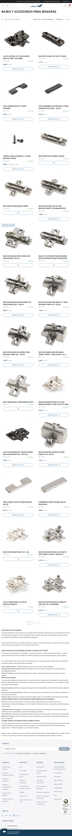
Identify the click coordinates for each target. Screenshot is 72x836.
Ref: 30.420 (6, 111)
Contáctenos (23, 796)
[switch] (66, 812)
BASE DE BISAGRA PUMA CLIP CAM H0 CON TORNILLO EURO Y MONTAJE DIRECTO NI (53, 553)
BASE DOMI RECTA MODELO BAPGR (51, 156)
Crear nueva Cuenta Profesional (43, 797)
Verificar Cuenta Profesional (42, 803)
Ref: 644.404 (42, 556)
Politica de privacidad (23, 781)
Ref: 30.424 (42, 111)
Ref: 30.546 (42, 261)
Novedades (57, 776)
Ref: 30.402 (42, 58)
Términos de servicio (40, 753)
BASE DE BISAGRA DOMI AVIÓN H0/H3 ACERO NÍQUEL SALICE (16, 257)
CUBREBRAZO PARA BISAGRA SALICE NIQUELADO (52, 503)
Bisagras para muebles (6, 794)
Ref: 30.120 (6, 507)
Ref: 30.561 (42, 307)
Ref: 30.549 (6, 307)
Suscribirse (64, 749)
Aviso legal (23, 770)
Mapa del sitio (58, 784)
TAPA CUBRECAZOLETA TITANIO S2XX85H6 (14, 107)
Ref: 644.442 (6, 457)
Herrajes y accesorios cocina (7, 774)
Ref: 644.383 (6, 61)
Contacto (66, 1)
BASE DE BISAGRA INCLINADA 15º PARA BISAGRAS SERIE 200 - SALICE (53, 303)
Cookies (22, 792)
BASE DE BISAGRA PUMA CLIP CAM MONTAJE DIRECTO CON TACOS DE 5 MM (53, 403)
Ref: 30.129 (6, 261)
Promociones (58, 773)
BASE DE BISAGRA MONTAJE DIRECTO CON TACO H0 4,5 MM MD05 (52, 603)
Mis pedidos (40, 767)
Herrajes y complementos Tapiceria (6, 787)
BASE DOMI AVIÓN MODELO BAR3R (15, 206)
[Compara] (19, 53)
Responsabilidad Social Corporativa (59, 768)
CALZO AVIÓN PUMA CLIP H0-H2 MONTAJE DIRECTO (15, 603)
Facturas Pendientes (43, 792)
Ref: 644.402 (6, 606)
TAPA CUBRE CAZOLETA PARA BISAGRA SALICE (17, 503)
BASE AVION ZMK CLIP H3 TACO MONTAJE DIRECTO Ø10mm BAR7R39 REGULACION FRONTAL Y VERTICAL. (52, 207)
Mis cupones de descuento (41, 787)
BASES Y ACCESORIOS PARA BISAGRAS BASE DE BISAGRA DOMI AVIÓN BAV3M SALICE (53, 257)
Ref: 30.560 (42, 457)
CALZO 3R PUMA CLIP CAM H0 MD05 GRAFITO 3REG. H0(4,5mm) (16, 57)
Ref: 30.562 (6, 357)
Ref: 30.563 (42, 357)
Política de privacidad (23, 753)
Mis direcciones (41, 776)
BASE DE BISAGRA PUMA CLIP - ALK (16, 552)
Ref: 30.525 (6, 404)
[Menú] (69, 799)
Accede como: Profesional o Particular (28, 1)
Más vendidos (58, 780)
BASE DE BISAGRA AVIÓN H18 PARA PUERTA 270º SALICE (51, 453)
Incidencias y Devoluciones (52, 1)
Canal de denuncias (60, 799)
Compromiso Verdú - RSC (26, 801)
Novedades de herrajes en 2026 (25, 787)
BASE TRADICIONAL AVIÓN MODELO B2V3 (18, 402)
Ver (54, 163)
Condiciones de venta (24, 775)
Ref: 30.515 (42, 211)
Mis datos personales (40, 781)
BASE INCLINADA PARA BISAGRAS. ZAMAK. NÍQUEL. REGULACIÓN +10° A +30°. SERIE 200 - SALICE (52, 353)
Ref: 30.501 (42, 158)
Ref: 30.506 (6, 208)
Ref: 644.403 (42, 606)
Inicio (21, 767)
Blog (55, 795)
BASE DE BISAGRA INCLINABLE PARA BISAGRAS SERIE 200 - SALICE (16, 353)
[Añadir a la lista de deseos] (16, 53)
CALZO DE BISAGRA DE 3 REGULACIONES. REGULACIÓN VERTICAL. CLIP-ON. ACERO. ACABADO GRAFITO (18, 453)
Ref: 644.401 (6, 554)
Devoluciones (58, 791)
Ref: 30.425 (6, 161)
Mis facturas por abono (42, 772)
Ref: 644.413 (42, 407)
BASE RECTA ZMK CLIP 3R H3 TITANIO (52, 56)
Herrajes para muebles (6, 768)
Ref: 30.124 (42, 507)
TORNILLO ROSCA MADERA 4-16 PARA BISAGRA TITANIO (17, 157)
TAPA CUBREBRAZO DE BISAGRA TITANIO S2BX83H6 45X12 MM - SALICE (54, 107)
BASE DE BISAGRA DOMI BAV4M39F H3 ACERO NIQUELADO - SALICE (17, 303)
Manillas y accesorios (5, 780)
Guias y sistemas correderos (7, 800)
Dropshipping (58, 788)
